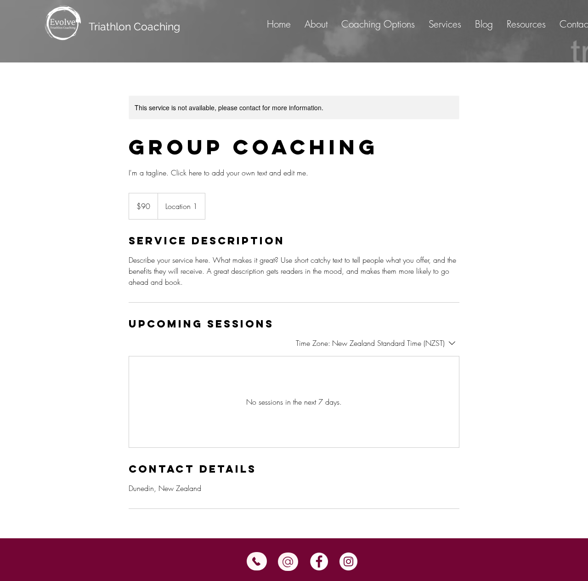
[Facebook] (319, 561)
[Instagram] (348, 561)
